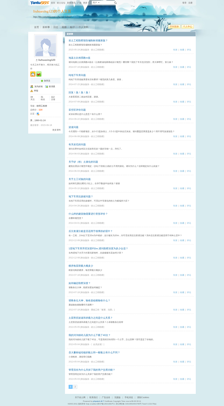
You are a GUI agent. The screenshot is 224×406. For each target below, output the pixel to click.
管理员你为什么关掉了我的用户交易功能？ (92, 369)
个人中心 (187, 26)
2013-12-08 (74, 257)
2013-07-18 (74, 275)
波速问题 (73, 127)
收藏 (182, 49)
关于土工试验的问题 (80, 179)
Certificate (108, 401)
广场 (79, 3)
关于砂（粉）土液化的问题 (83, 161)
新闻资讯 (71, 3)
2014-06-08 (74, 136)
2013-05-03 (74, 379)
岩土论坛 (61, 3)
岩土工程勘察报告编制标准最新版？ (88, 40)
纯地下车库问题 (77, 75)
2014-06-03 (74, 153)
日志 (55, 27)
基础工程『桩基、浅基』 (102, 309)
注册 (190, 3)
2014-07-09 (74, 101)
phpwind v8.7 (98, 401)
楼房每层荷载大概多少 (81, 265)
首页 (53, 3)
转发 (175, 49)
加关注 (47, 80)
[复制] (76, 17)
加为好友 (38, 86)
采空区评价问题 (77, 109)
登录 (184, 3)
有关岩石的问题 (77, 144)
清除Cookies (143, 397)
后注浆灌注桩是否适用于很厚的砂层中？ (91, 231)
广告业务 (106, 397)
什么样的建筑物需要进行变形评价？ (88, 213)
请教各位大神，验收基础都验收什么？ (89, 300)
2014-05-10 (74, 188)
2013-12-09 (74, 240)
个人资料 (83, 27)
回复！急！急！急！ (80, 92)
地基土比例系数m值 (79, 57)
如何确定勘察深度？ (80, 283)
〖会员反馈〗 (97, 344)
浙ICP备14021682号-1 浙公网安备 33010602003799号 (119, 404)
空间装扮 (174, 26)
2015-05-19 (74, 49)
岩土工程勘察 (97, 49)
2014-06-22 (74, 119)
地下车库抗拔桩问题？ (81, 196)
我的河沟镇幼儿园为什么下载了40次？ (90, 335)
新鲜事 (46, 27)
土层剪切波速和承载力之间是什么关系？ (91, 317)
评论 (189, 49)
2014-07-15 (74, 84)
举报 (36, 90)
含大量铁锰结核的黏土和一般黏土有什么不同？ (94, 352)
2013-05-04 (74, 344)
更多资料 (56, 130)
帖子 (72, 27)
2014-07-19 (74, 67)
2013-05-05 (74, 327)
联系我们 (93, 397)
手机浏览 (129, 397)
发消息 (52, 86)
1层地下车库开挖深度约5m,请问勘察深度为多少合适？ (98, 248)
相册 (64, 27)
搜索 (115, 2)
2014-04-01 (74, 223)
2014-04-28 (74, 205)
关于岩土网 (80, 397)
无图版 (117, 397)
